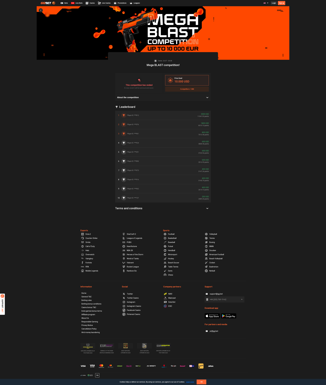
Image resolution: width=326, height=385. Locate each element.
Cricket (212, 263)
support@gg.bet (216, 294)
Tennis (212, 238)
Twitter (130, 294)
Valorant (130, 263)
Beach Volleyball (215, 259)
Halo (87, 250)
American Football (216, 254)
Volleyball (213, 234)
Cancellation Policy (89, 329)
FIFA (87, 267)
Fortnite (89, 263)
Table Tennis (173, 267)
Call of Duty (90, 246)
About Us (85, 318)
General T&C (87, 297)
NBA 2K (130, 250)
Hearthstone (132, 246)
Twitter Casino (133, 298)
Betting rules (87, 300)
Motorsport (172, 254)
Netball (212, 271)
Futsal (170, 246)
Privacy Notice (87, 325)
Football (171, 234)
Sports (166, 230)
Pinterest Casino (133, 314)
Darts (170, 271)
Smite (88, 242)
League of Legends (134, 238)
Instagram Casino (134, 306)
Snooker (212, 250)
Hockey (171, 259)
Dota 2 (88, 234)
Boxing (212, 242)
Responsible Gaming (90, 322)
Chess (170, 275)
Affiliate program (88, 315)
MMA (211, 246)
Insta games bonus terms (92, 311)
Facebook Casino (134, 310)
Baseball (171, 242)
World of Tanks (133, 259)
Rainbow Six (132, 271)
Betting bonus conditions (91, 304)
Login (274, 3)
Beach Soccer (173, 263)
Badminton (213, 267)
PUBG (129, 242)
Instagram (131, 302)
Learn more (190, 382)
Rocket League (133, 267)
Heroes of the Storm (135, 254)
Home (84, 293)
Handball (171, 250)
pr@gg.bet (214, 331)
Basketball (172, 238)
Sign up (281, 3)
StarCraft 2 (131, 234)
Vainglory (89, 259)
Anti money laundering (91, 332)
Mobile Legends (92, 271)
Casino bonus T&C (89, 307)
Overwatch (90, 254)
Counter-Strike (91, 238)
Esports (84, 230)
